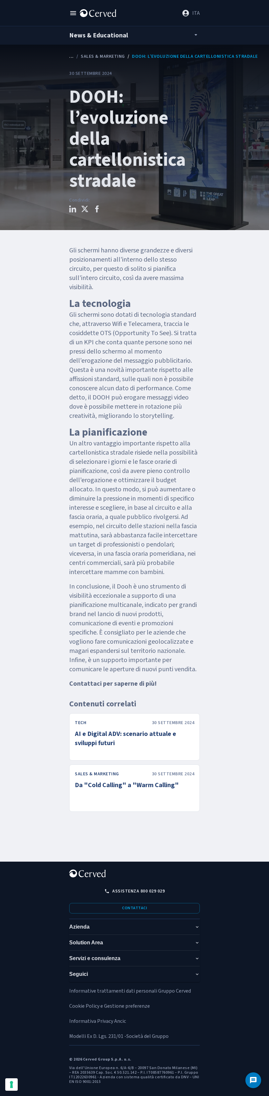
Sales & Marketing (103, 56)
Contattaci (134, 908)
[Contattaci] (253, 1080)
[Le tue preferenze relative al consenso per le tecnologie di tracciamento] (11, 1084)
